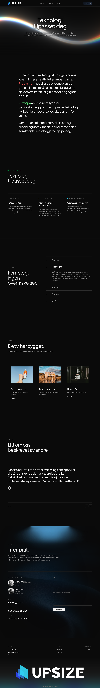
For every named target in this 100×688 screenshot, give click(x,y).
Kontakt (58, 3)
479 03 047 (15, 603)
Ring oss (88, 3)
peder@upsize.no (19, 584)
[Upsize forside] (14, 3)
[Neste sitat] (90, 506)
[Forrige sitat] (86, 506)
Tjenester (42, 3)
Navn (54, 577)
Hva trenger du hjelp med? (61, 592)
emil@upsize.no (19, 593)
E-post (55, 585)
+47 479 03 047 (12, 649)
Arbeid (51, 3)
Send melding (59, 609)
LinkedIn (89, 649)
